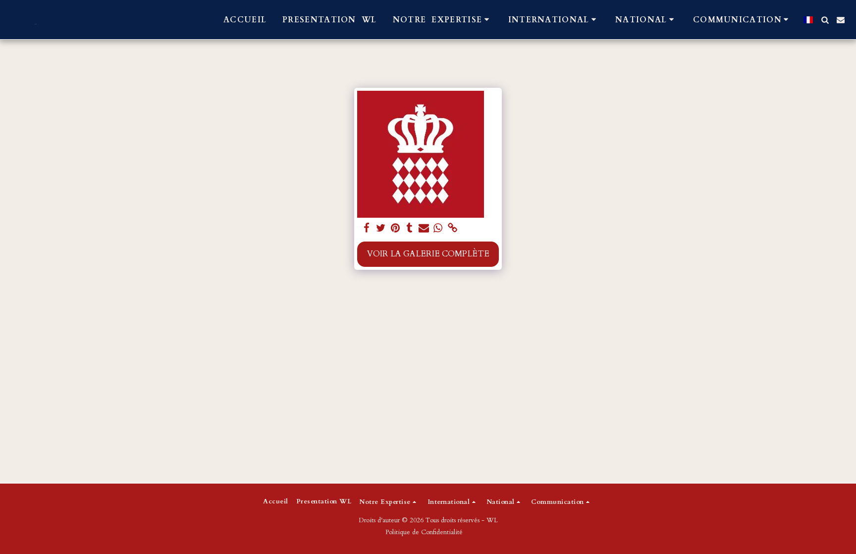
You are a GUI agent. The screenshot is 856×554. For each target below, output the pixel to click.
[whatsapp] (438, 228)
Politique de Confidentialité (424, 532)
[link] (452, 228)
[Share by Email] (424, 228)
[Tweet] (380, 228)
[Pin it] (395, 228)
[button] (442, 19)
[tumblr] (409, 228)
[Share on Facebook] (367, 228)
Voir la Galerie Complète (428, 253)
